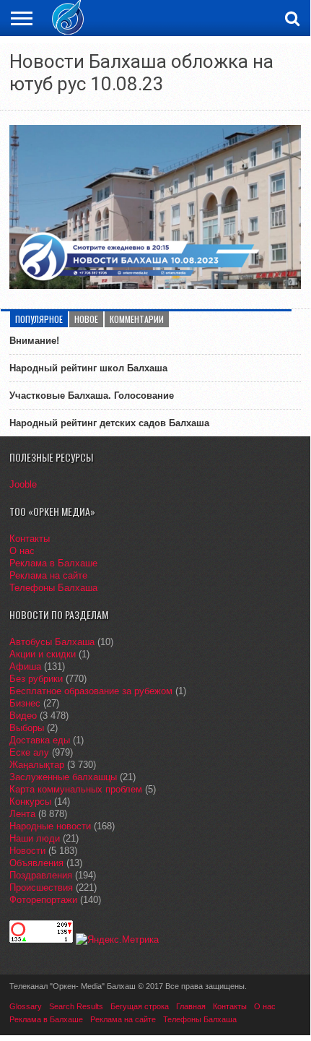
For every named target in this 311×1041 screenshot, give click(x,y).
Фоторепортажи (43, 899)
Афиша (25, 666)
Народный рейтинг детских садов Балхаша (109, 423)
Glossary (25, 1006)
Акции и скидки (42, 654)
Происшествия (41, 887)
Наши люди (34, 838)
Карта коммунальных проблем (75, 789)
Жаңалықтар (36, 764)
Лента (22, 813)
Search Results (76, 1006)
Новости (27, 850)
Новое (86, 319)
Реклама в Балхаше (53, 563)
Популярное (39, 319)
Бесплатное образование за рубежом (90, 691)
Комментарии (137, 319)
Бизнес (24, 703)
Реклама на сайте (48, 575)
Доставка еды (39, 740)
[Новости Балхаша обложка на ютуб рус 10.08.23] (154, 285)
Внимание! (34, 340)
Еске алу (29, 752)
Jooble (23, 484)
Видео (23, 715)
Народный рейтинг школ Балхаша (88, 368)
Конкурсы (30, 801)
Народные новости (50, 826)
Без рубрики (36, 678)
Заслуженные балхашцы (63, 777)
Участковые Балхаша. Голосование (91, 395)
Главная (191, 1006)
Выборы (26, 727)
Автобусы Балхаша (52, 641)
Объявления (36, 863)
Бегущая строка (139, 1006)
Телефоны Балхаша (53, 587)
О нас (22, 550)
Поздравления (40, 875)
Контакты (29, 538)
